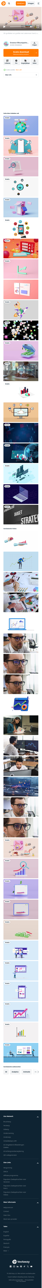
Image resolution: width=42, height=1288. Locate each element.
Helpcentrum (8, 1206)
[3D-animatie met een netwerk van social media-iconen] (20, 329)
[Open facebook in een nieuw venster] (10, 1265)
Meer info (8, 74)
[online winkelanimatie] (20, 227)
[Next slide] (33, 1071)
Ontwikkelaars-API (10, 1140)
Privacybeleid (28, 1279)
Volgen (34, 45)
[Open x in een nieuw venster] (27, 1265)
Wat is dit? (19, 70)
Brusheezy (7, 1121)
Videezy (6, 1128)
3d (6, 1071)
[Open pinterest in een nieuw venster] (20, 1265)
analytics (15, 1071)
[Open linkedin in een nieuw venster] (17, 1265)
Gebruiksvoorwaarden (15, 1279)
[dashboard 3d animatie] (20, 704)
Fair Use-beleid (20, 1280)
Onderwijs (7, 1136)
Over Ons (6, 1214)
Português (7, 1239)
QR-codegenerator (10, 1154)
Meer (5, 1250)
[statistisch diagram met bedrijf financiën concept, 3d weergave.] (20, 786)
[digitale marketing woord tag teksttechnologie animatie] (20, 432)
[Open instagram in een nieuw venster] (13, 1265)
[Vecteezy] (3, 3)
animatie (26, 1071)
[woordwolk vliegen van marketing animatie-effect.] (20, 514)
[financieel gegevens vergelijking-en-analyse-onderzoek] (20, 601)
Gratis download (21, 53)
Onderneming (8, 1132)
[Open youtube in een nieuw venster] (30, 1265)
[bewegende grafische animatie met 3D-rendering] (20, 247)
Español (6, 1235)
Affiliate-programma (10, 1175)
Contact (6, 1210)
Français (6, 1246)
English (6, 1231)
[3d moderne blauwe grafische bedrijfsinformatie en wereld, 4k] (20, 452)
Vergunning (7, 1167)
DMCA (5, 1171)
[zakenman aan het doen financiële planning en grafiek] (20, 581)
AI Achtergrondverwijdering (13, 1150)
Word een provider (10, 1218)
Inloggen (31, 3)
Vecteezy (6, 1124)
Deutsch (6, 1242)
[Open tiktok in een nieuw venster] (24, 1265)
